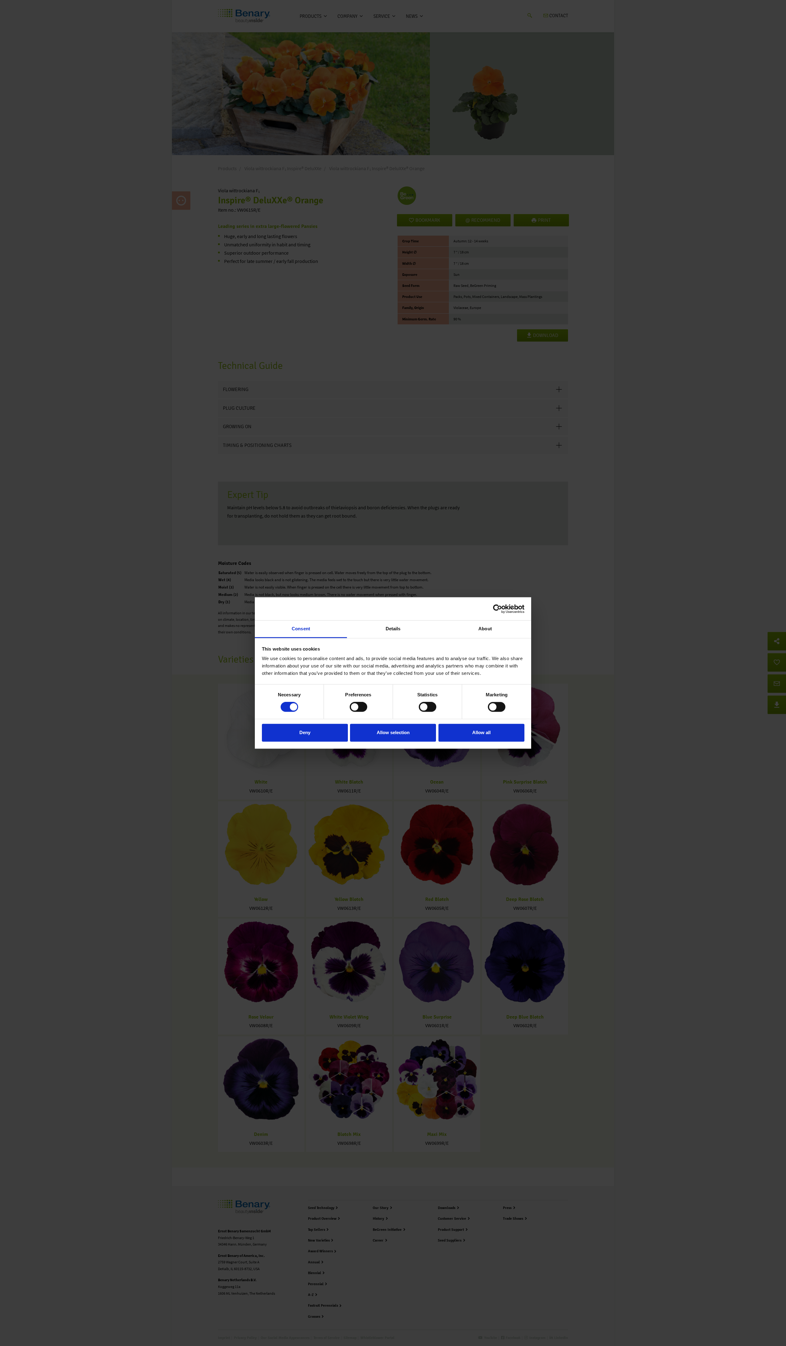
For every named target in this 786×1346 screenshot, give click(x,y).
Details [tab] (393, 628)
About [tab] (485, 628)
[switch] (358, 707)
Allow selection (393, 732)
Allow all (481, 732)
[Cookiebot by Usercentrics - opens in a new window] (497, 608)
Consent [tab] (301, 628)
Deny (304, 732)
